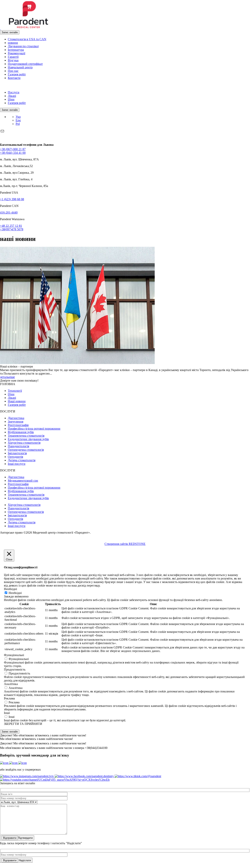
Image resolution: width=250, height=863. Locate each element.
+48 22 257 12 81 (11, 225)
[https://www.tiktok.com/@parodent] (138, 776)
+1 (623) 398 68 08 (12, 199)
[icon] (4, 763)
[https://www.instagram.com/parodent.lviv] (27, 776)
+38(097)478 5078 (11, 229)
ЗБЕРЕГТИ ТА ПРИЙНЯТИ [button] (23, 723)
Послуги (13, 92)
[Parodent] (28, 28)
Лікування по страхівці (23, 46)
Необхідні (15, 593)
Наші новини (17, 401)
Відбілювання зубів (21, 432)
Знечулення (15, 421)
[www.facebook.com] (1, 85)
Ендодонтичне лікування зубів (28, 439)
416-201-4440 (9, 212)
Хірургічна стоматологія (24, 442)
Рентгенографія (18, 425)
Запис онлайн (10, 32)
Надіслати (24, 860)
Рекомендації (16, 53)
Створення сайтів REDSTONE (125, 544)
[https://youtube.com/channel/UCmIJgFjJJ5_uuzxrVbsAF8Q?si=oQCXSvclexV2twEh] (55, 779)
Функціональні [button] (14, 655)
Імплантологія (17, 453)
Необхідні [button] (10, 589)
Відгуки (13, 60)
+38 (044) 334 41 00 (13, 152)
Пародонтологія (18, 446)
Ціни (11, 99)
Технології (15, 390)
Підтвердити (25, 837)
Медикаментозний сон (23, 480)
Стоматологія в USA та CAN (27, 39)
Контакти (14, 78)
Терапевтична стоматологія (26, 435)
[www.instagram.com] (4, 85)
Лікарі (12, 95)
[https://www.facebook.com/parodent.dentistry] (85, 776)
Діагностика (16, 418)
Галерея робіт (17, 74)
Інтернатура (16, 49)
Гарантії (13, 56)
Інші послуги (16, 463)
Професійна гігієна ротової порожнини (34, 428)
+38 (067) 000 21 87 (13, 149)
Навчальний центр (20, 67)
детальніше (7, 377)
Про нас (13, 70)
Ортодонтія (15, 456)
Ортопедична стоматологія (26, 449)
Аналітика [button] (11, 684)
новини (13, 42)
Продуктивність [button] (14, 669)
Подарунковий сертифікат (25, 63)
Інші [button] (7, 713)
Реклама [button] (9, 698)
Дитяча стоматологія (21, 460)
